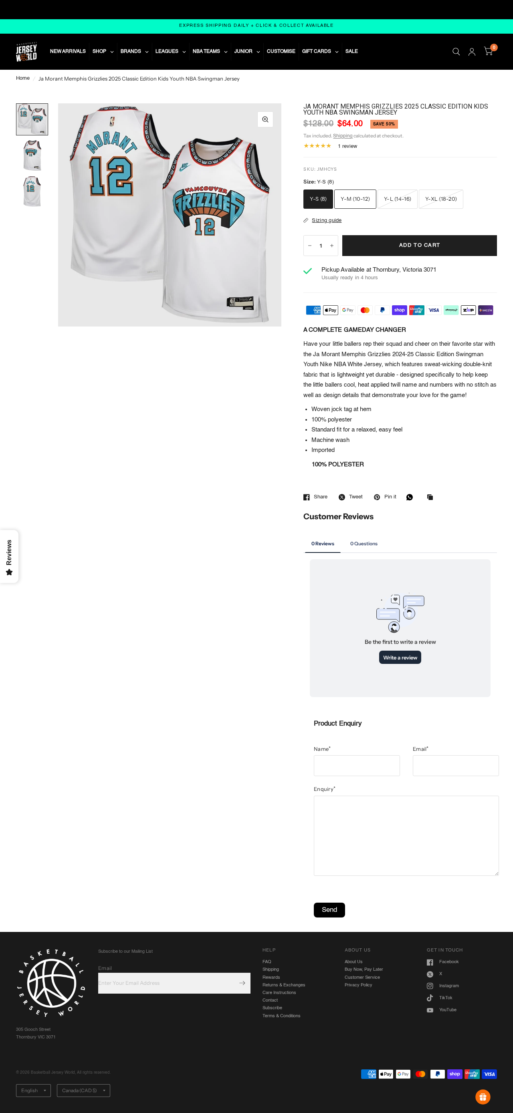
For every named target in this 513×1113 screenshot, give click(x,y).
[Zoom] (265, 119)
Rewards (271, 977)
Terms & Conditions (282, 1016)
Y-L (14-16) (397, 199)
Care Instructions (279, 992)
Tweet (356, 497)
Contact (270, 1000)
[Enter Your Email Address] (242, 983)
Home (23, 78)
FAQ (267, 962)
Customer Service (362, 977)
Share (320, 497)
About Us (354, 962)
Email (421, 749)
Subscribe (272, 1008)
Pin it (390, 497)
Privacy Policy (358, 985)
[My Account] (472, 52)
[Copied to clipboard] (432, 498)
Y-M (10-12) (355, 199)
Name (322, 749)
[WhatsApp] (411, 497)
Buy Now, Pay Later (364, 969)
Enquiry (324, 789)
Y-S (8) (318, 199)
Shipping (343, 136)
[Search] (456, 52)
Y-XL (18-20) (441, 199)
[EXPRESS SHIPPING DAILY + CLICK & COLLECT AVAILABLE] (256, 26)
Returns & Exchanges (284, 985)
